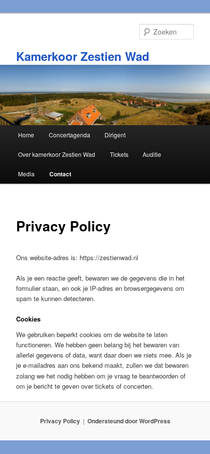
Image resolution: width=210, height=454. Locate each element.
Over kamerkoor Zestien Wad (56, 154)
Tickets (119, 154)
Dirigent (115, 135)
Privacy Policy (60, 420)
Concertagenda (69, 135)
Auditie (152, 154)
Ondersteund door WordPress (128, 420)
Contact (60, 174)
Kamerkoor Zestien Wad (82, 56)
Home (26, 135)
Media (26, 174)
